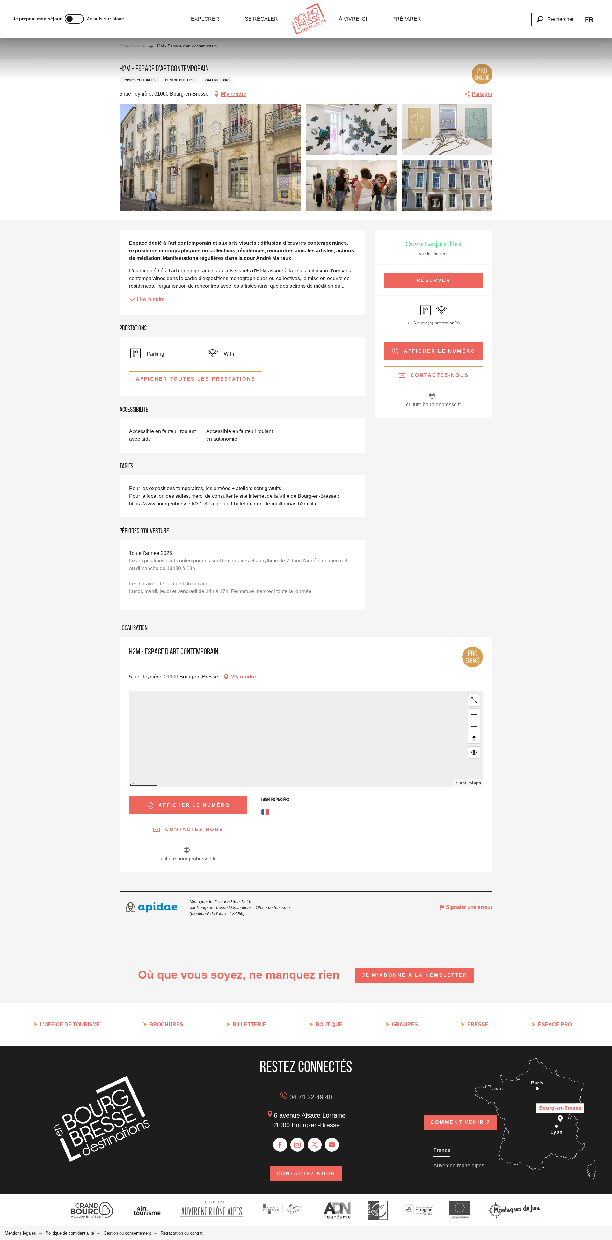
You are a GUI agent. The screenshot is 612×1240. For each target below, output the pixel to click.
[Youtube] (332, 1145)
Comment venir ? (460, 1122)
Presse (478, 1024)
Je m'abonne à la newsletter (415, 975)
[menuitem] (205, 19)
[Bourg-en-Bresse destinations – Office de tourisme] (102, 1160)
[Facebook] (280, 1145)
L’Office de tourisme (70, 1024)
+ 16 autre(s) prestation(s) (433, 322)
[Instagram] (297, 1145)
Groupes (405, 1024)
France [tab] (441, 1150)
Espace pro (555, 1024)
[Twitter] (315, 1145)
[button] (555, 15)
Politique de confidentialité (70, 1233)
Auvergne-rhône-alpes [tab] (458, 1165)
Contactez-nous (306, 1173)
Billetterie (249, 1024)
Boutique (329, 1024)
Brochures (166, 1024)
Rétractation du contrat (182, 1233)
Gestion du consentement (127, 1233)
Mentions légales (20, 1233)
